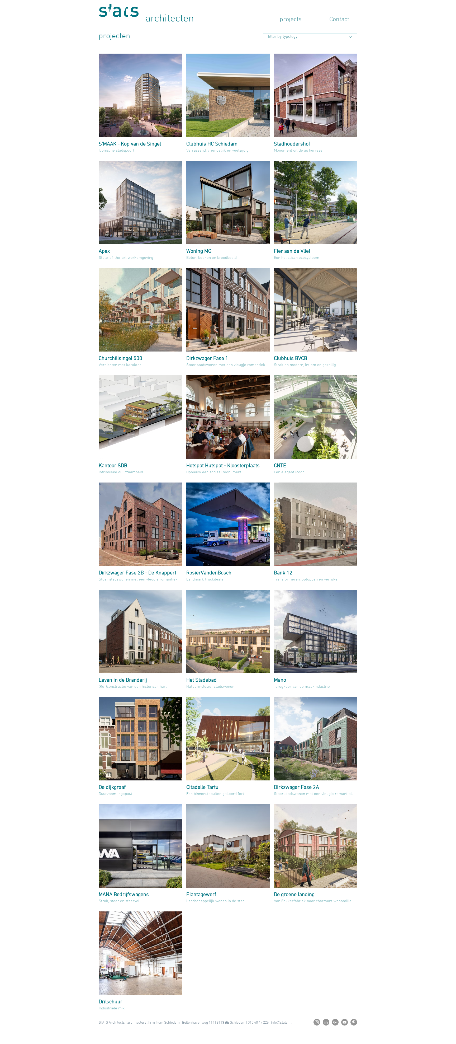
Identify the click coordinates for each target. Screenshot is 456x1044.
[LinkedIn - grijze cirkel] (326, 1022)
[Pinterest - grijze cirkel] (353, 1022)
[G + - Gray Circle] (335, 1022)
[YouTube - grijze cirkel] (344, 1022)
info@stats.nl (281, 1022)
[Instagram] (317, 1022)
